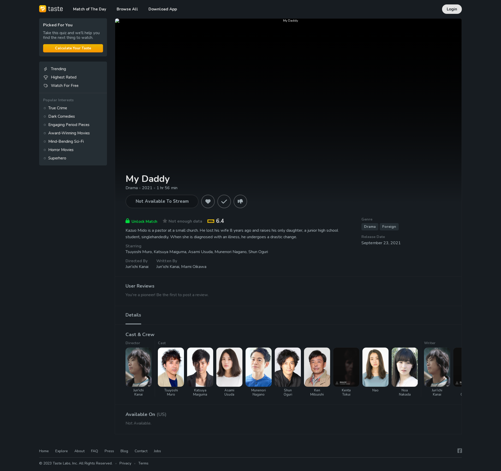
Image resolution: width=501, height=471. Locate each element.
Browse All (127, 9)
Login (452, 9)
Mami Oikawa (193, 267)
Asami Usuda (200, 252)
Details (133, 315)
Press (109, 451)
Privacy (125, 463)
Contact (141, 451)
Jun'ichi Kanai (137, 267)
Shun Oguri (258, 252)
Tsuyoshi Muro (139, 252)
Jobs (157, 451)
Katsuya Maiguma (170, 252)
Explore (61, 451)
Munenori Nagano (230, 252)
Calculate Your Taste (73, 48)
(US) (161, 414)
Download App (162, 9)
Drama (370, 226)
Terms (143, 463)
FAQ (94, 451)
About (79, 451)
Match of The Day (89, 9)
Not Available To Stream (162, 201)
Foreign (389, 226)
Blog (124, 451)
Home (44, 451)
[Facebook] (459, 450)
